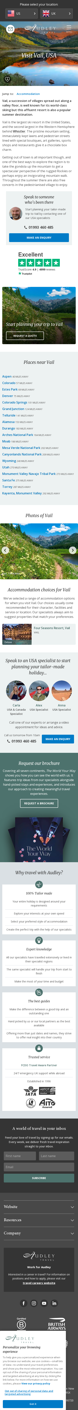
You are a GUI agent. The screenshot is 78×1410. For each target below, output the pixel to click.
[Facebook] (23, 1303)
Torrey (7, 487)
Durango (8, 428)
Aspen (7, 376)
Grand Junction (13, 409)
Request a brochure (39, 803)
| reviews (36, 269)
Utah (5, 467)
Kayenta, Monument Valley (22, 493)
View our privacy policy (35, 1383)
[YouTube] (44, 1303)
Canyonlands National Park (22, 454)
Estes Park (10, 389)
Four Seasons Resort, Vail (52, 628)
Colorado (9, 383)
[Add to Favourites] (7, 79)
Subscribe (39, 1178)
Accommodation (28, 94)
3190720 (68, 1400)
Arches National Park (17, 435)
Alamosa (8, 422)
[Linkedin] (54, 1303)
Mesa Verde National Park (21, 448)
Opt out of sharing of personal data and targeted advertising (29, 1392)
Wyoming (9, 461)
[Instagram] (34, 1303)
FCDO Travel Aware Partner (39, 1065)
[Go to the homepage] (40, 28)
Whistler (19, 131)
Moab (6, 441)
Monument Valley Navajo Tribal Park (29, 474)
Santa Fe (8, 480)
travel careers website (39, 1283)
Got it (33, 1404)
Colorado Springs (14, 402)
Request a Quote (25, 335)
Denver (7, 396)
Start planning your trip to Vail (34, 324)
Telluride (9, 415)
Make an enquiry (39, 237)
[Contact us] (10, 29)
